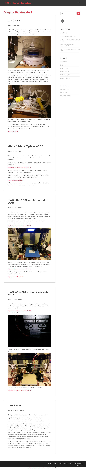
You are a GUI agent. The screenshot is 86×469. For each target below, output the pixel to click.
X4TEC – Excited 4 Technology (18, 3)
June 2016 (65, 68)
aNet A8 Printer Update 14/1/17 (25, 146)
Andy (19, 25)
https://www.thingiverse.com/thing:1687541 (19, 390)
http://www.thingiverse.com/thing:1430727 (19, 167)
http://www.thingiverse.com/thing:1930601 (19, 269)
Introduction (15, 405)
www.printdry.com (13, 131)
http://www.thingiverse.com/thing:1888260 (19, 226)
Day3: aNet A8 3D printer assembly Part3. (28, 201)
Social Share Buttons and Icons (35, 468)
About (78, 3)
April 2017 (65, 61)
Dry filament (15, 20)
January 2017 (65, 65)
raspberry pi (66, 92)
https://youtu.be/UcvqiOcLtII (15, 277)
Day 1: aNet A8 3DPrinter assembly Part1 (70, 49)
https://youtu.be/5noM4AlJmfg (16, 180)
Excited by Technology (53, 463)
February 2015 (66, 75)
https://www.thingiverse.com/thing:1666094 (19, 311)
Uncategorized (67, 95)
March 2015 (65, 71)
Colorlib (75, 463)
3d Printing (65, 89)
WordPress (79, 465)
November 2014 (66, 78)
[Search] (78, 13)
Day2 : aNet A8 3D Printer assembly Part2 (28, 293)
